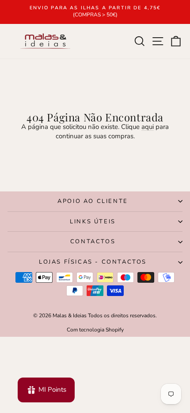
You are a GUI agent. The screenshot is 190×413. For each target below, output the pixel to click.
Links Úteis (93, 222)
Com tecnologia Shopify (95, 329)
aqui (147, 126)
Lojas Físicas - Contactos (93, 262)
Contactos (92, 241)
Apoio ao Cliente (92, 201)
